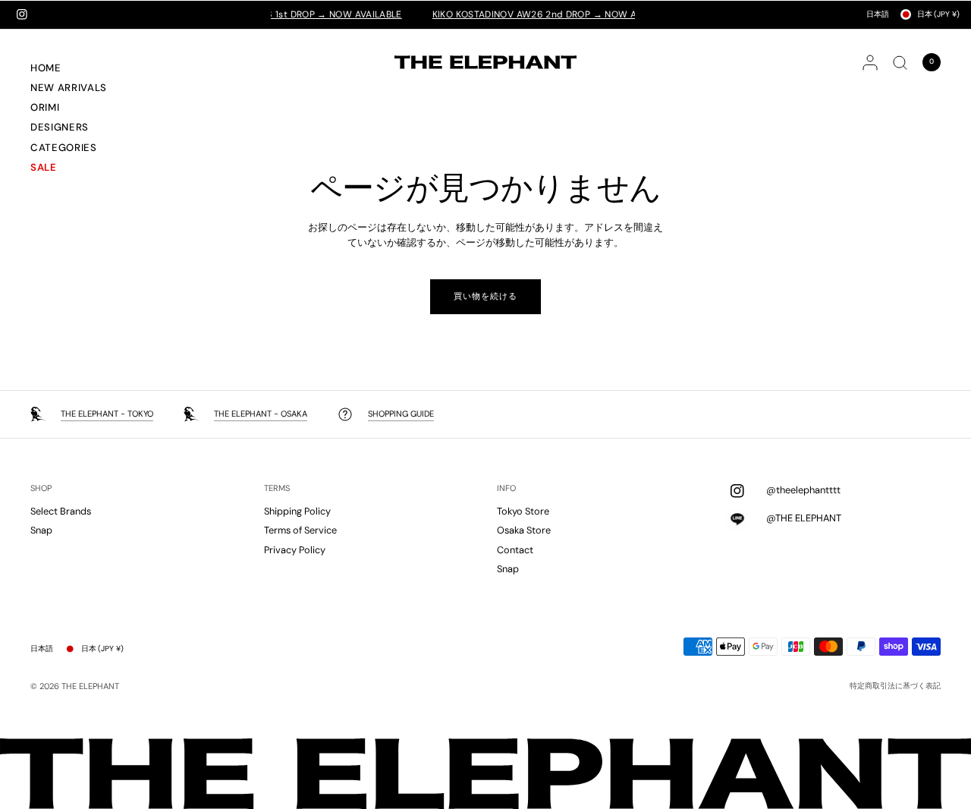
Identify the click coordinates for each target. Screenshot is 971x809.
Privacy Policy (294, 549)
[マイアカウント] (870, 62)
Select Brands (60, 511)
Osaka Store (524, 530)
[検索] (900, 62)
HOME (45, 67)
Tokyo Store (523, 511)
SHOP (41, 488)
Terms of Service (300, 530)
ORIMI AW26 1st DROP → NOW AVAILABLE (297, 14)
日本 (938, 14)
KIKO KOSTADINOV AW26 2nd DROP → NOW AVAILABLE (542, 14)
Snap (41, 530)
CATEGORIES (63, 147)
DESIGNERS (59, 127)
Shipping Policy (297, 511)
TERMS (277, 488)
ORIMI (44, 107)
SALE (43, 167)
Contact (515, 549)
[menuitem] (86, 70)
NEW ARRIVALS (68, 87)
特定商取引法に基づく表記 (895, 686)
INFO (506, 488)
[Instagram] (22, 14)
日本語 (877, 14)
